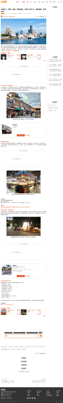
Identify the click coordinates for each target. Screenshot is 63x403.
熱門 (31, 1)
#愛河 (35, 346)
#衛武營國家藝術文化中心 (5, 349)
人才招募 (28, 393)
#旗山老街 (10, 346)
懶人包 (43, 1)
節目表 (38, 393)
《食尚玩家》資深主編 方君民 (9, 16)
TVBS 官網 (56, 401)
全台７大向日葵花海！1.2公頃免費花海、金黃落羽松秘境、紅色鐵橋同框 (55, 79)
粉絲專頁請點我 (19, 270)
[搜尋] (59, 2)
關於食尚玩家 (29, 390)
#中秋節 (54, 110)
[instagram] (35, 398)
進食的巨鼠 (32, 119)
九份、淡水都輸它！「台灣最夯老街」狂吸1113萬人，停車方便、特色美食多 (55, 65)
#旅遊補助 (50, 110)
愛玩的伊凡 (32, 194)
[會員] (61, 2)
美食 (34, 1)
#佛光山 (43, 346)
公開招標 (57, 392)
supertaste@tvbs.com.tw (8, 393)
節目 (27, 1)
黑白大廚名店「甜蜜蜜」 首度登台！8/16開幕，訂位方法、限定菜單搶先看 (55, 60)
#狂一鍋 (49, 105)
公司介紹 (28, 392)
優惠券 (23, 1)
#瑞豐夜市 (21, 346)
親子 (47, 1)
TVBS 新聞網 (60, 401)
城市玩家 (17, 1)
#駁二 (6, 346)
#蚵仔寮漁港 (16, 346)
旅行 (39, 1)
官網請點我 (15, 270)
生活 (50, 1)
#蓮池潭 (39, 346)
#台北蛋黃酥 (50, 107)
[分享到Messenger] (43, 17)
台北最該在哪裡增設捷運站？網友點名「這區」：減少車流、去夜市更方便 (15, 207)
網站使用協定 (48, 393)
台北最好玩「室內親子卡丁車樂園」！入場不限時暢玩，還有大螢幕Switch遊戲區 (55, 84)
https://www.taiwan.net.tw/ (8, 304)
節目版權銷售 (58, 390)
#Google (13, 349)
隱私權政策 (48, 392)
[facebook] (28, 398)
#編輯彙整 (24, 349)
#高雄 (2, 346)
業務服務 (47, 390)
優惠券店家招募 (39, 390)
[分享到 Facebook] (39, 17)
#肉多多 (53, 105)
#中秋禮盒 (56, 107)
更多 (54, 1)
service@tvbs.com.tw (7, 394)
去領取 (18, 58)
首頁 (1, 7)
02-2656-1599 (8, 395)
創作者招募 (38, 392)
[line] (32, 398)
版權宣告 (38, 395)
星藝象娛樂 (57, 395)
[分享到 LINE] (41, 17)
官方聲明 (57, 393)
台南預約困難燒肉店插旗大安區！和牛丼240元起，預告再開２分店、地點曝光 (55, 70)
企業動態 (28, 395)
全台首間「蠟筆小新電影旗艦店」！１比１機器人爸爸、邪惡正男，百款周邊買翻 (55, 75)
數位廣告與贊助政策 (49, 395)
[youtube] (30, 398)
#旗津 (26, 346)
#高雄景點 (18, 349)
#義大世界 (30, 346)
